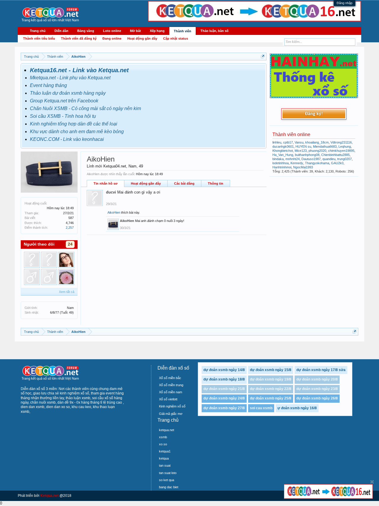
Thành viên (182, 31)
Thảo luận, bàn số (214, 31)
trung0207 (344, 159)
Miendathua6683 (325, 146)
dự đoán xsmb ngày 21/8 (224, 389)
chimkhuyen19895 (341, 150)
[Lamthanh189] (66, 260)
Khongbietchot (282, 150)
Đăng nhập (344, 3)
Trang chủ (38, 31)
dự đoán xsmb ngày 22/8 (270, 389)
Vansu (299, 142)
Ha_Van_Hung (282, 155)
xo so (163, 444)
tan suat (165, 465)
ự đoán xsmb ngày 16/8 (297, 408)
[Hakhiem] (49, 277)
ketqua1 (165, 451)
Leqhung (344, 146)
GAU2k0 (337, 163)
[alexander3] (49, 260)
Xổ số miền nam (170, 392)
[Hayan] (32, 277)
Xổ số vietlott (168, 399)
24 (70, 244)
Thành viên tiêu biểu (39, 38)
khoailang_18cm (317, 142)
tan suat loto (167, 473)
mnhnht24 (292, 159)
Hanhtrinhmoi (281, 167)
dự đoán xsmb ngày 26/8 (317, 398)
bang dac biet (168, 487)
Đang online (111, 38)
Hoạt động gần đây (146, 183)
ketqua (164, 458)
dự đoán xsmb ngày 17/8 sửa (321, 370)
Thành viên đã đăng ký (79, 38)
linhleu (276, 142)
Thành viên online (291, 134)
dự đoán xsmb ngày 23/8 (317, 389)
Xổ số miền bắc (170, 378)
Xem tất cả (66, 292)
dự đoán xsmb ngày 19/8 (270, 379)
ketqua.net (166, 430)
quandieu (328, 159)
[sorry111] (66, 277)
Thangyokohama (317, 163)
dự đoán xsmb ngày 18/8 (224, 379)
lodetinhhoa (280, 163)
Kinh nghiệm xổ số (172, 406)
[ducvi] (32, 260)
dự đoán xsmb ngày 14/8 (224, 370)
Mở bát (135, 31)
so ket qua (166, 480)
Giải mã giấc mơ (170, 413)
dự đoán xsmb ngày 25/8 (270, 398)
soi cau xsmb (261, 408)
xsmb (163, 437)
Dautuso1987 (311, 159)
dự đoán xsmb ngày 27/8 (224, 408)
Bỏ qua (372, 482)
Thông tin (215, 183)
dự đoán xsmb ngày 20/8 (317, 379)
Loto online (112, 31)
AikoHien (113, 212)
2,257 (70, 227)
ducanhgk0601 (283, 146)
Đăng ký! (314, 114)
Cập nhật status (175, 38)
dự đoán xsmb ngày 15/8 (270, 370)
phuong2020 (317, 150)
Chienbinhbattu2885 (335, 155)
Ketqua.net (49, 496)
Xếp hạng (157, 31)
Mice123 (301, 150)
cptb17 (288, 142)
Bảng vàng (85, 31)
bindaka (278, 159)
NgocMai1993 (303, 167)
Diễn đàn (61, 31)
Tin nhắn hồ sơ (106, 183)
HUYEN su (303, 146)
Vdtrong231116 (341, 142)
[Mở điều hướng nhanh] (263, 56)
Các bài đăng (184, 183)
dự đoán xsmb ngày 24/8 (224, 398)
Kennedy (296, 163)
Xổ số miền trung (171, 385)
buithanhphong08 (307, 155)
